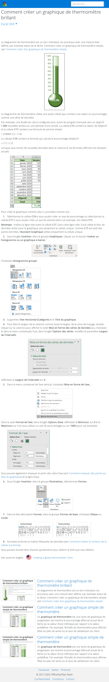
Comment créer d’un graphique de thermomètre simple (36, 49)
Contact (70, 679)
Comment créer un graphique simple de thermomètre (70, 609)
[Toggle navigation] (103, 4)
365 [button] (12, 24)
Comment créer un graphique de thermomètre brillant (64, 583)
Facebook (44, 669)
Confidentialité (42, 679)
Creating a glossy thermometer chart (53, 557)
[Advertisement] (54, 33)
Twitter (55, 669)
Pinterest (65, 669)
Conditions (58, 679)
